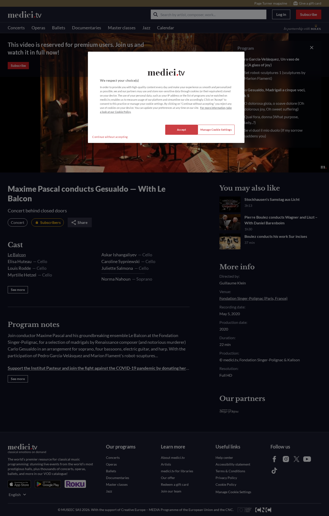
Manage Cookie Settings (216, 129)
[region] (166, 97)
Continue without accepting (110, 136)
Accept (181, 129)
